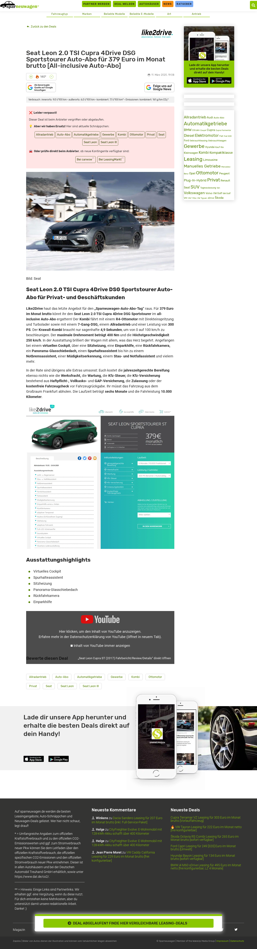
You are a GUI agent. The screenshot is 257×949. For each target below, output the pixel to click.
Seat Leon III (109, 142)
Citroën (196, 130)
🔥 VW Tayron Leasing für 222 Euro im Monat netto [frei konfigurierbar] (206, 828)
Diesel (189, 135)
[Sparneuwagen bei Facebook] (222, 929)
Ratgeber (184, 3)
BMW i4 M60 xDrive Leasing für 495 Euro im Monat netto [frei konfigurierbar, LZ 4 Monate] (206, 866)
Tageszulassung (208, 187)
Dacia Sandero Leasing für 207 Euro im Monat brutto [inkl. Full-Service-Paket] (127, 820)
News (168, 3)
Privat (151, 134)
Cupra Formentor (223, 130)
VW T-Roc (192, 198)
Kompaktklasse (221, 153)
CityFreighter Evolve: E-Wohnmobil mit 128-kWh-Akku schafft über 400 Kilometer (127, 831)
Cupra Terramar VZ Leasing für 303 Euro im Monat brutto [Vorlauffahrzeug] (206, 819)
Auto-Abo (63, 134)
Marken (87, 14)
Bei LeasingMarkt (111, 159)
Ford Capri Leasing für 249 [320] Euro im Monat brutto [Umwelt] (203, 847)
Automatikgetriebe (86, 134)
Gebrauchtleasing (198, 140)
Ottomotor (136, 134)
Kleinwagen (191, 152)
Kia (222, 147)
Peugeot (224, 173)
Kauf (217, 147)
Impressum (222, 941)
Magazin (19, 930)
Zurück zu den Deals (43, 26)
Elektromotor (207, 135)
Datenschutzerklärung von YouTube (115, 637)
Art (169, 14)
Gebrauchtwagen (217, 140)
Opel (192, 173)
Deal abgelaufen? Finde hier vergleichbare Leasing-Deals (130, 923)
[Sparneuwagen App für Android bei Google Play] (220, 80)
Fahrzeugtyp (59, 14)
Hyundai (210, 147)
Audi (210, 117)
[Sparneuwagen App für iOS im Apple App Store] (197, 80)
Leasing (193, 159)
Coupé (203, 130)
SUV (195, 187)
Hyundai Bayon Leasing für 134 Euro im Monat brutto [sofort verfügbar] (203, 857)
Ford (186, 140)
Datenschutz (237, 941)
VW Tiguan (202, 198)
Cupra (211, 130)
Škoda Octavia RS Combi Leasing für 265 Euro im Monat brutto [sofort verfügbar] (205, 838)
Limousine (210, 159)
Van (218, 188)
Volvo (209, 193)
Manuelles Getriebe (202, 166)
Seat (161, 134)
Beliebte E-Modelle (142, 14)
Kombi (122, 134)
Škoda (219, 197)
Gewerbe (108, 134)
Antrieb (196, 14)
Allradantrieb (44, 134)
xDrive (211, 198)
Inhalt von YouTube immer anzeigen (102, 645)
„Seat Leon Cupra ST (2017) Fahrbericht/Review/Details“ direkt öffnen (124, 658)
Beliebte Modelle (114, 14)
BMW (187, 130)
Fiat (221, 136)
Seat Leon (90, 142)
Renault (225, 180)
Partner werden (96, 3)
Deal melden (124, 3)
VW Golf (217, 193)
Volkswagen (194, 193)
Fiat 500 (228, 136)
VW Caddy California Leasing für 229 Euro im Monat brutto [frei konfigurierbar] (123, 857)
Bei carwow (85, 159)
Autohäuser (149, 3)
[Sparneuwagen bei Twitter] (236, 929)
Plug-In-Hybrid (195, 180)
